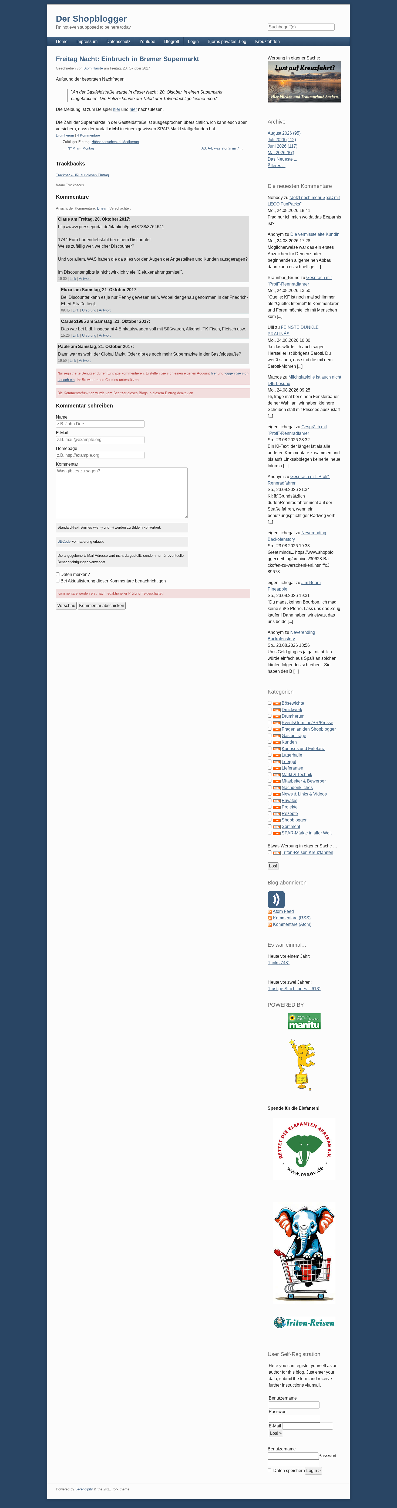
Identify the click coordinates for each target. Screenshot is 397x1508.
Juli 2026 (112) (282, 139)
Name (62, 417)
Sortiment (291, 826)
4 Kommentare (88, 135)
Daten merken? (75, 574)
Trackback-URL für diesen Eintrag (82, 175)
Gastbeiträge (294, 735)
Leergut (289, 761)
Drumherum (65, 135)
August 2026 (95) (284, 133)
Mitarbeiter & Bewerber (304, 781)
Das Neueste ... (282, 159)
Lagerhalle (292, 755)
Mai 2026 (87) (281, 152)
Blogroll (171, 41)
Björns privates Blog (227, 41)
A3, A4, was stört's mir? (220, 148)
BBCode (64, 541)
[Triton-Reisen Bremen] (304, 81)
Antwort (85, 279)
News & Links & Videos (304, 794)
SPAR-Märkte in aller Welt (307, 833)
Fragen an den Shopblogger (309, 729)
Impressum (86, 41)
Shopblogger (294, 820)
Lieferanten (292, 768)
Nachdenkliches (297, 787)
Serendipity (84, 1489)
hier (116, 109)
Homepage (66, 448)
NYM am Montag (81, 148)
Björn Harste (93, 68)
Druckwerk (292, 709)
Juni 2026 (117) (282, 146)
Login (193, 41)
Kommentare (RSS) (292, 918)
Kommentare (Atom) (292, 924)
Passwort (278, 1411)
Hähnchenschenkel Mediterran (115, 142)
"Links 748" (279, 962)
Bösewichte (293, 703)
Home (62, 41)
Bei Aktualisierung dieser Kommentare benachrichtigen (113, 581)
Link (73, 279)
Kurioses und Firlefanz (303, 748)
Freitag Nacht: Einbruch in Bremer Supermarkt (127, 58)
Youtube (147, 41)
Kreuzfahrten (267, 41)
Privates (289, 800)
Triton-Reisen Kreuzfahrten (307, 852)
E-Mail (62, 432)
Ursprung (89, 310)
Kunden (289, 742)
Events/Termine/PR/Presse (307, 722)
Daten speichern (288, 1470)
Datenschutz (118, 41)
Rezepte (290, 813)
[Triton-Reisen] (304, 1322)
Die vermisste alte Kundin (314, 234)
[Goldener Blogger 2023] (304, 1065)
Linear (101, 208)
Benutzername (283, 1398)
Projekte (290, 807)
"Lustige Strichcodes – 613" (294, 988)
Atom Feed (283, 911)
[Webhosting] (304, 1021)
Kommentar (67, 464)
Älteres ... (276, 165)
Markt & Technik (297, 774)
